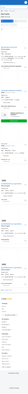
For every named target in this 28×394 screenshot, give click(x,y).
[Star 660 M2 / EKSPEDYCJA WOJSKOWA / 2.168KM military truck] (14, 80)
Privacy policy (5, 339)
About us (4, 306)
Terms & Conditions (6, 336)
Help (3, 309)
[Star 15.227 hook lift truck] (14, 133)
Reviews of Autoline (6, 344)
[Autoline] (2, 11)
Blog (3, 347)
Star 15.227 (4, 143)
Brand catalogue (6, 349)
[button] (26, 2)
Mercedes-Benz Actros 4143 (9, 47)
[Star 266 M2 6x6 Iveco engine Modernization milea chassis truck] (14, 173)
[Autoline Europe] (9, 2)
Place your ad (14, 120)
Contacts (4, 311)
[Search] (25, 7)
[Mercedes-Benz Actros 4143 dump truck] (14, 37)
